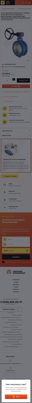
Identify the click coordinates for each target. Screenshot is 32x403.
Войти (17, 396)
